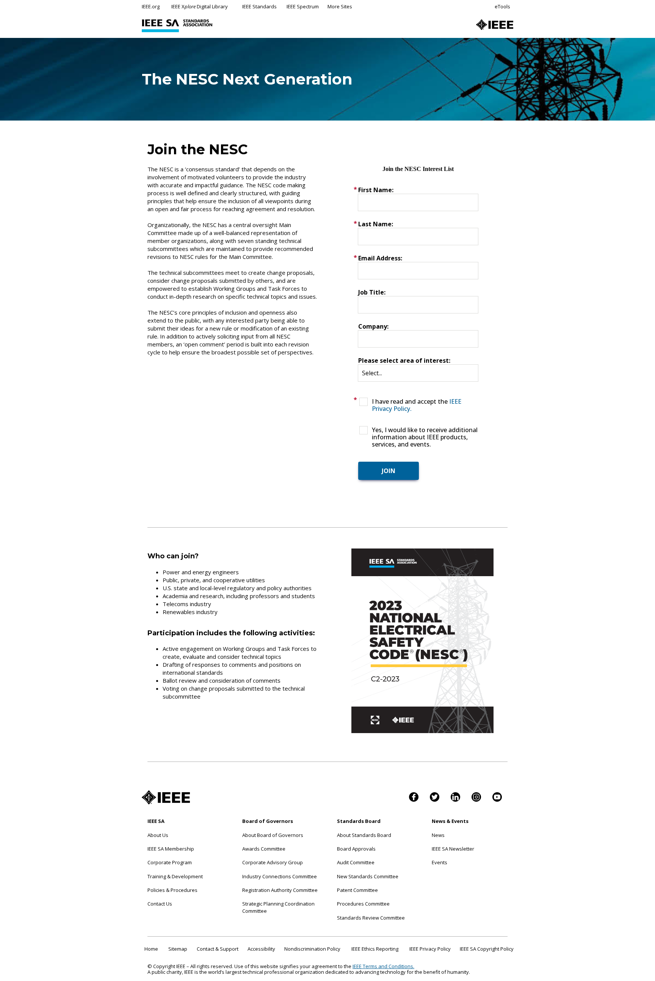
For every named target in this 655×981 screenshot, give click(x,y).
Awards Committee (263, 848)
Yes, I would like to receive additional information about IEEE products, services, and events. (425, 437)
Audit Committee (356, 862)
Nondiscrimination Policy (312, 948)
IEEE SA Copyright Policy (487, 948)
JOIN (388, 471)
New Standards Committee (367, 876)
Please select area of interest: (404, 360)
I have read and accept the (416, 405)
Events (439, 862)
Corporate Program (169, 862)
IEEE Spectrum (303, 6)
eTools (502, 6)
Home (151, 948)
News (438, 835)
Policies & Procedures (172, 890)
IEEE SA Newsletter (453, 848)
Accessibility (261, 948)
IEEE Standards (259, 6)
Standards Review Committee (371, 917)
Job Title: (371, 292)
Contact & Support (217, 948)
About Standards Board (364, 835)
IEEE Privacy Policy (430, 948)
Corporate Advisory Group (272, 862)
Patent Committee (357, 890)
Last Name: (375, 224)
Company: (373, 326)
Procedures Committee (363, 903)
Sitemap (177, 948)
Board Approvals (356, 848)
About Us (157, 835)
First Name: (375, 190)
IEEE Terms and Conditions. (383, 966)
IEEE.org (151, 6)
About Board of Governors (272, 835)
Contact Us (159, 903)
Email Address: (380, 258)
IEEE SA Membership (170, 848)
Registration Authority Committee (280, 890)
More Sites (340, 6)
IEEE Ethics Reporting (374, 948)
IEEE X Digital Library (199, 6)
